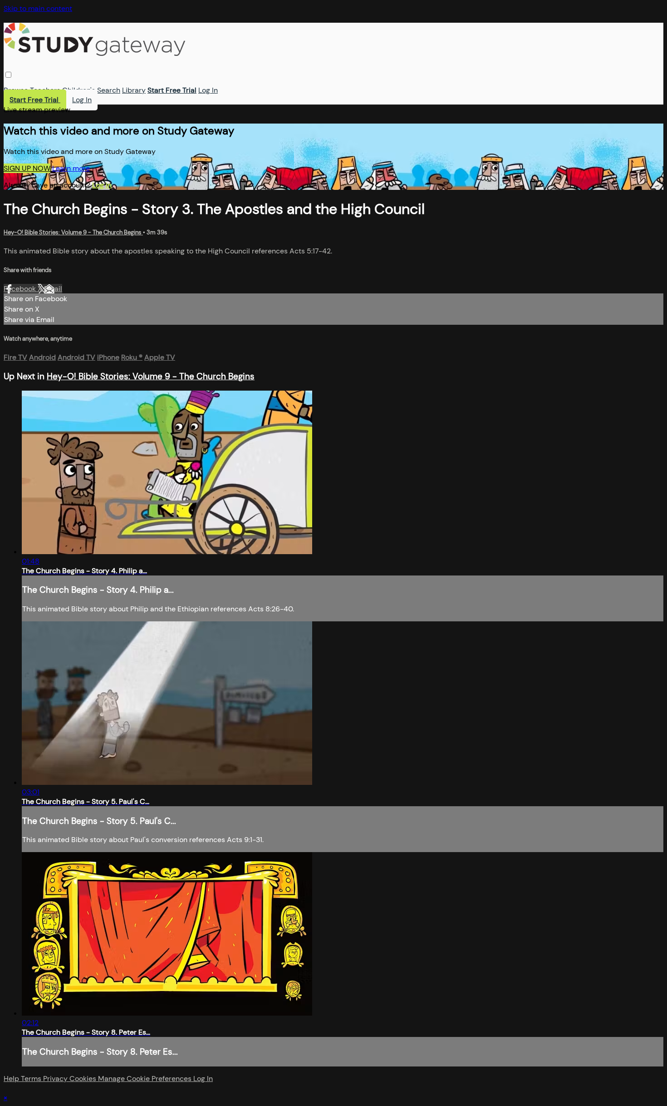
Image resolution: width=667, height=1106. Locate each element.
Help (12, 1078)
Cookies (83, 1078)
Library (134, 90)
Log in (102, 185)
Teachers (45, 90)
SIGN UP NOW (27, 168)
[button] (8, 75)
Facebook (21, 288)
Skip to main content (38, 8)
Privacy (56, 1078)
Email (53, 288)
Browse (16, 90)
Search (108, 90)
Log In (208, 90)
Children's (78, 90)
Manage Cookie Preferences (145, 1078)
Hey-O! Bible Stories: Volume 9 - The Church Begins (73, 232)
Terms (32, 1078)
